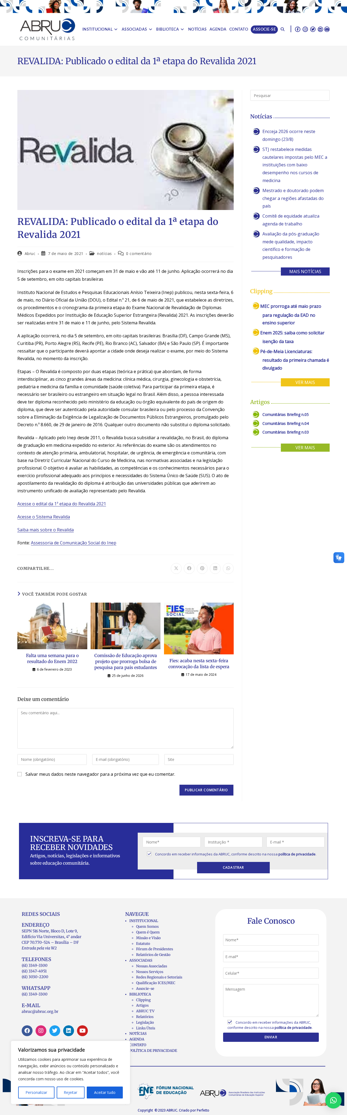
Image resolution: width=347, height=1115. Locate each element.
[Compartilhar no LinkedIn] (215, 568)
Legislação (145, 1022)
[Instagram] (41, 1030)
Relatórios (144, 1016)
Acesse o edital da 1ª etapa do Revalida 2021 (61, 504)
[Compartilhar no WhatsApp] (228, 568)
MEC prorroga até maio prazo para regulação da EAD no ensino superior (290, 314)
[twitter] (313, 29)
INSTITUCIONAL (143, 921)
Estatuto (143, 943)
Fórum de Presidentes (154, 949)
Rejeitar (70, 1092)
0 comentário (139, 253)
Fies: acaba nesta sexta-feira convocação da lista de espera (198, 663)
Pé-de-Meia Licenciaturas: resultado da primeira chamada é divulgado (294, 359)
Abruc (30, 253)
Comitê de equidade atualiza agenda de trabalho (290, 220)
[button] (333, 1100)
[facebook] (297, 29)
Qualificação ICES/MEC (155, 983)
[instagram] (305, 29)
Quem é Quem (148, 932)
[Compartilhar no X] (176, 568)
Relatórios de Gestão (153, 954)
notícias (104, 253)
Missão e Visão (148, 938)
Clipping (143, 1000)
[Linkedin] (68, 1030)
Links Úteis (145, 1028)
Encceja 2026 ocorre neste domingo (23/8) (288, 135)
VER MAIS (305, 382)
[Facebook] (27, 1030)
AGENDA (136, 1039)
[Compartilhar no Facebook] (189, 568)
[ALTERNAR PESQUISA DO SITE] (282, 29)
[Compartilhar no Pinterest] (202, 568)
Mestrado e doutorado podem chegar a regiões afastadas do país (293, 198)
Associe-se (145, 988)
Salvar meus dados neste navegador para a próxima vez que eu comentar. (100, 774)
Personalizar (36, 1092)
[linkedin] (320, 29)
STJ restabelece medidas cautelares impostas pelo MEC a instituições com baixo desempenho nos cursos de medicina (294, 164)
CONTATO (137, 1045)
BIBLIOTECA (140, 994)
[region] (70, 1072)
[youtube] (327, 29)
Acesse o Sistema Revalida (43, 517)
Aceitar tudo (104, 1092)
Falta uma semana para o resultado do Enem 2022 (52, 658)
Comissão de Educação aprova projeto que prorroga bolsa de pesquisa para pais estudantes (125, 661)
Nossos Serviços (149, 971)
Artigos (142, 1005)
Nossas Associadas (151, 966)
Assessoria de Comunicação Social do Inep (73, 543)
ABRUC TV (145, 1011)
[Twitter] (54, 1030)
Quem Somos (147, 926)
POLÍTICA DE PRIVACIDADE (153, 1050)
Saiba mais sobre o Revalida (45, 530)
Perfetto (203, 1110)
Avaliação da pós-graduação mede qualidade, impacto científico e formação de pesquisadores (290, 245)
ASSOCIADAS (140, 960)
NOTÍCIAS (138, 1033)
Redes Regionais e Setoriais (159, 977)
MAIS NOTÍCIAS (305, 271)
